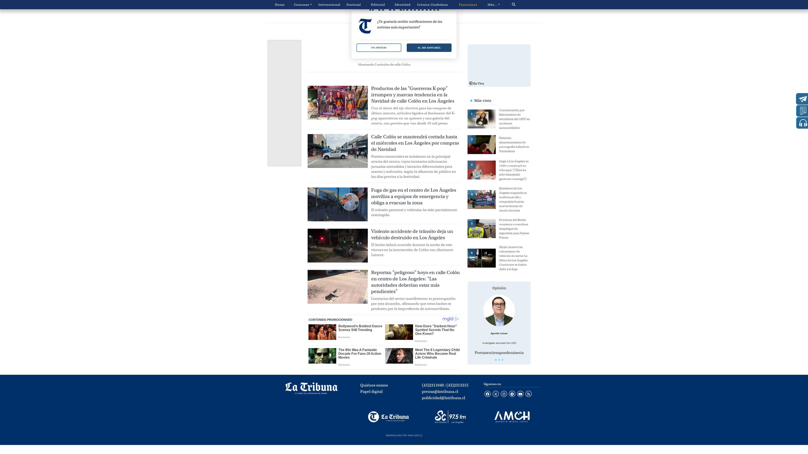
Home (280, 5)
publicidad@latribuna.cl (443, 397)
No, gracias (379, 47)
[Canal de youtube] (520, 394)
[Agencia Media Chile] (512, 416)
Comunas (301, 5)
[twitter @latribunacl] (496, 394)
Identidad (403, 5)
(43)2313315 (457, 385)
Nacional (353, 5)
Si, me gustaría (429, 47)
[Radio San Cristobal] (450, 416)
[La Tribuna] (388, 416)
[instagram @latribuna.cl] (504, 394)
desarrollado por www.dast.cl (404, 435)
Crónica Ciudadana (432, 5)
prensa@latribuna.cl (440, 391)
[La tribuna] (311, 389)
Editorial (378, 5)
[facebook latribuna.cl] (487, 394)
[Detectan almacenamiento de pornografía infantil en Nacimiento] (483, 144)
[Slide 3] (502, 360)
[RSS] (528, 394)
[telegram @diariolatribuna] (512, 394)
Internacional (329, 5)
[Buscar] (522, 4)
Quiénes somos (374, 385)
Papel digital (371, 391)
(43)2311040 (433, 385)
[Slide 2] (499, 360)
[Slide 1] (496, 360)
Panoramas (468, 5)
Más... (492, 5)
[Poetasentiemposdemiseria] (499, 310)
